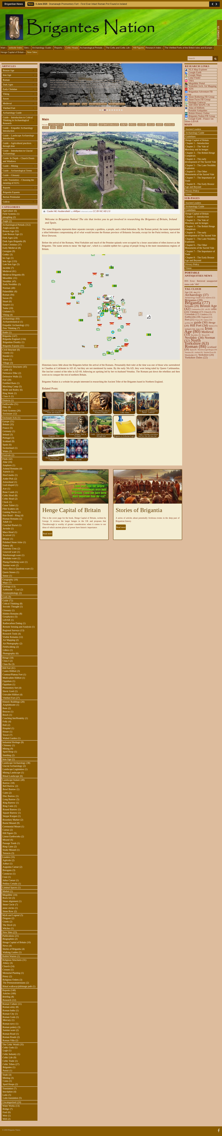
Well (5, 1119)
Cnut (5, 877)
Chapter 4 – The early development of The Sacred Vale (200, 160)
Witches (6, 928)
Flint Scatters (9, 509)
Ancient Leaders (193, 129)
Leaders (6, 857)
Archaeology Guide (42, 47)
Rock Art (7, 898)
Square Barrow (10, 813)
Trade (5, 1074)
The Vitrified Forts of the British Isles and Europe (189, 47)
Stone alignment (10, 901)
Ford (5, 1112)
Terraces (7, 853)
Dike (5, 407)
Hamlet (6, 356)
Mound (6, 839)
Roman (46, 128)
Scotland (7, 441)
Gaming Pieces (10, 512)
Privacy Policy (192, 191)
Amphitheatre (9, 705)
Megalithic (7, 895)
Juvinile (6, 528)
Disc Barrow (9, 796)
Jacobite (132, 125)
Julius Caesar (9, 880)
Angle (5, 221)
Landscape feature (11, 780)
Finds (5, 459)
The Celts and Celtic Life (118, 47)
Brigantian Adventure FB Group (199, 93)
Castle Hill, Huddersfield (58, 211)
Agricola (7, 860)
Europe (84, 104)
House (6, 731)
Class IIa (7, 664)
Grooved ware (9, 552)
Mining (6, 748)
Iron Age (123, 125)
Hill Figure (8, 833)
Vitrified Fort (18, 108)
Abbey (6, 963)
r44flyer (76, 211)
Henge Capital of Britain (12, 52)
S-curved (7, 535)
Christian (196, 312)
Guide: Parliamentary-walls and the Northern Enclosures (77, 72)
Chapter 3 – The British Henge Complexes (200, 154)
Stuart (52, 128)
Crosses (6, 969)
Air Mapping (9, 640)
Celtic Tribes (9, 1064)
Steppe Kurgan (10, 816)
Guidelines (190, 136)
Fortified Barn (9, 383)
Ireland (6, 434)
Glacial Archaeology (12, 766)
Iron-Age (6, 759)
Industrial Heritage (11, 742)
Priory (5, 976)
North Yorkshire (196, 342)
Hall (5, 725)
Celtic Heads (72, 47)
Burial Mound (9, 823)
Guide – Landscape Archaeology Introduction (18, 137)
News (5, 945)
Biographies (8, 939)
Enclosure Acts (74, 104)
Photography (9, 653)
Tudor (5, 308)
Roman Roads (9, 1037)
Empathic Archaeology (13, 325)
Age (189, 292)
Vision (188, 194)
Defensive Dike (10, 373)
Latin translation (10, 1098)
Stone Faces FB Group (199, 99)
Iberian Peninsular (11, 197)
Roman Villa (9, 1040)
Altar (5, 462)
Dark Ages (69, 125)
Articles (6, 993)
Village (6, 363)
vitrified (199, 352)
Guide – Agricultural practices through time (18, 144)
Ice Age (6, 258)
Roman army (9, 1007)
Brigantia (6, 336)
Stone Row (8, 911)
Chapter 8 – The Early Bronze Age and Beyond (199, 185)
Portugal (7, 438)
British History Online (199, 113)
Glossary (7, 610)
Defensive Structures (12, 366)
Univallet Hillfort (11, 694)
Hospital (7, 728)
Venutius (189, 352)
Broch (5, 715)
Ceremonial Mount (12, 826)
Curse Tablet (9, 505)
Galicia (18, 201)
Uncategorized (9, 1102)
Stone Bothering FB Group (201, 97)
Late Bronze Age (11, 234)
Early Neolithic (10, 284)
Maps (5, 582)
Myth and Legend (10, 915)
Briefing (6, 996)
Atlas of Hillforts (196, 108)
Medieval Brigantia (12, 274)
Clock (5, 502)
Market (5, 891)
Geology (6, 586)
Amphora (7, 465)
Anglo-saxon (9, 228)
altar (197, 292)
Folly (5, 721)
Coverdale (192, 314)
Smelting (7, 755)
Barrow (6, 783)
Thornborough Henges (207, 350)
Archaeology (8, 318)
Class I (6, 661)
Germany (7, 431)
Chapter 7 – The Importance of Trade (200, 252)
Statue (5, 575)
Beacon (6, 711)
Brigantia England (56, 125)
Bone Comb (8, 492)
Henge (5, 658)
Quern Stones (9, 572)
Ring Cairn (8, 806)
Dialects (6, 400)
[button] (45, 85)
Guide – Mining (18, 166)
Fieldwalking (9, 647)
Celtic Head (8, 495)
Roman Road (9, 1034)
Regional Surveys (11, 630)
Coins (5, 1081)
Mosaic (6, 538)
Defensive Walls (10, 376)
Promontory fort (10, 687)
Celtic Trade (8, 1061)
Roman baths (9, 1010)
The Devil (7, 925)
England (206, 317)
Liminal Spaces (9, 887)
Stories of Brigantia (139, 510)
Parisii (6, 1070)
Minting (6, 1078)
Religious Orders (11, 979)
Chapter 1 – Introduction (197, 143)
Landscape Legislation (116, 104)
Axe (5, 488)
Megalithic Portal (196, 83)
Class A (6, 396)
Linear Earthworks (11, 836)
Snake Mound (9, 850)
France (6, 428)
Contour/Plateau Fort (13, 674)
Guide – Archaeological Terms (17, 170)
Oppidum (7, 681)
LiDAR (6, 620)
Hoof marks (8, 475)
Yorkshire (206, 354)
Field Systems (9, 214)
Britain (65, 104)
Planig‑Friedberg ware (13, 562)
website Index (15, 47)
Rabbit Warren (9, 956)
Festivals (6, 455)
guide (201, 322)
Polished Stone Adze (12, 542)
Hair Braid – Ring (11, 515)
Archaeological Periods (91, 47)
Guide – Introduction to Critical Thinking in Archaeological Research (18, 120)
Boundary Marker (11, 819)
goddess (189, 323)
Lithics (6, 650)
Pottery (6, 545)
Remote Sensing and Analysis (17, 626)
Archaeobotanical (11, 321)
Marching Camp (10, 386)
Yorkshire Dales (196, 357)
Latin (5, 1095)
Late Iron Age (9, 264)
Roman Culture (9, 1004)
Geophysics (8, 616)
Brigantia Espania (11, 192)
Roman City (8, 1013)
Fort (4, 380)
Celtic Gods (8, 1047)
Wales (5, 451)
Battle (5, 332)
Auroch (6, 471)
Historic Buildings (11, 701)
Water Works (8, 1106)
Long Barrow (9, 799)
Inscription (8, 1091)
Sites (26, 47)
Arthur (6, 863)
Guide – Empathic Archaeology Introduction (18, 129)
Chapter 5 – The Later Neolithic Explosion (200, 166)
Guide (5, 600)
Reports (58, 47)
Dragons (7, 918)
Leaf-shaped (8, 485)
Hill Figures (138, 47)
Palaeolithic (169, 125)
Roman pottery (10, 1027)
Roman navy (9, 1023)
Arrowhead (8, 482)
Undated (7, 311)
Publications (8, 936)
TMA (191, 80)
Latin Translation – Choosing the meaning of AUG (18, 181)
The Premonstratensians (14, 982)
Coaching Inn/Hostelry (13, 718)
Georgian (93, 125)
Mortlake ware (10, 558)
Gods (5, 597)
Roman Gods (9, 1017)
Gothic (6, 254)
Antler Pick (8, 478)
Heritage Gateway (197, 102)
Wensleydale (191, 355)
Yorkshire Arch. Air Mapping (202, 86)
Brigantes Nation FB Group (201, 116)
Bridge (6, 1109)
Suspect (6, 304)
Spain (5, 444)
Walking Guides (10, 952)
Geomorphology (10, 593)
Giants (6, 921)
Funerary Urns (10, 548)
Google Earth (194, 72)
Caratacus (7, 873)
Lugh (5, 1050)
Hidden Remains (11, 613)
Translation (7, 1088)
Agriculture (7, 211)
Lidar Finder (194, 78)
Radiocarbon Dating (12, 623)
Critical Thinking (11, 603)
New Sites (32, 52)
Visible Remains (10, 637)
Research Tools (10, 633)
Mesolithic (8, 278)
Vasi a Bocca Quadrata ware (16, 568)
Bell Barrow (8, 786)
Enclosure (7, 413)
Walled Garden (10, 738)
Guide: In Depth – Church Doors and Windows (18, 159)
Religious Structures (12, 960)
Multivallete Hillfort (12, 678)
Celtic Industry (10, 1054)
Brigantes (7, 1067)
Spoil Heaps (8, 1084)
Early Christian (82, 125)
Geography (7, 579)
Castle (5, 369)
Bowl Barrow (9, 789)
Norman (159, 125)
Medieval (141, 125)
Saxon (18, 98)
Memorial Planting (11, 973)
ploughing (7, 217)
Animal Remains (11, 468)
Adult (5, 521)
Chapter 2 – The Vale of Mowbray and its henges (196, 148)
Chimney (7, 745)
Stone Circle (8, 904)
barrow (210, 298)
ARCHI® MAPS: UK (199, 105)
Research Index (154, 47)
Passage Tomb (9, 843)
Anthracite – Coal (11, 589)
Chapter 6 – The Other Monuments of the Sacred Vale (199, 173)
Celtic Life (8, 1057)
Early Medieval (10, 248)
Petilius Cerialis (10, 883)
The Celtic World (10, 1044)
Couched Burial (10, 525)
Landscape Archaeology (98, 104)
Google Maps (194, 75)
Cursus (6, 830)
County (6, 352)
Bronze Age (18, 70)
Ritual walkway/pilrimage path (17, 986)
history (213, 326)
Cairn (5, 792)
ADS (190, 89)
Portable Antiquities (197, 110)
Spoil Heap (8, 751)
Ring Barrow (9, 802)
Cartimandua (197, 309)
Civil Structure (9, 349)
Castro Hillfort (9, 671)
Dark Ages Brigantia (12, 241)
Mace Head (8, 532)
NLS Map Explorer (197, 69)
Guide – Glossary (11, 175)
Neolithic (150, 125)
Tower (6, 735)
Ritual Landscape (11, 776)
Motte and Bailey (11, 390)
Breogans (7, 870)
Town (5, 359)
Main (3, 47)
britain (192, 306)
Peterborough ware (12, 555)
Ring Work (8, 393)
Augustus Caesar (11, 867)
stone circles (8, 908)
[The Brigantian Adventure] (219, 1130)
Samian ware (9, 565)
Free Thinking (9, 328)
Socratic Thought (11, 606)
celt (207, 309)
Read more (47, 534)
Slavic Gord (8, 691)
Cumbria (206, 314)
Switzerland (8, 448)
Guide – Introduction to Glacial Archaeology (17, 152)
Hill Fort (6, 668)
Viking (59, 128)
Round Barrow (10, 809)
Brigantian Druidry (12, 342)
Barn (5, 708)
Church (6, 966)
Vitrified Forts (210, 352)
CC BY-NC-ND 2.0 (101, 211)
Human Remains (11, 518)
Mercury (7, 1020)
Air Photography (11, 643)
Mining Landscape (11, 772)
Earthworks (7, 404)
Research (7, 1000)
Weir (5, 1115)
